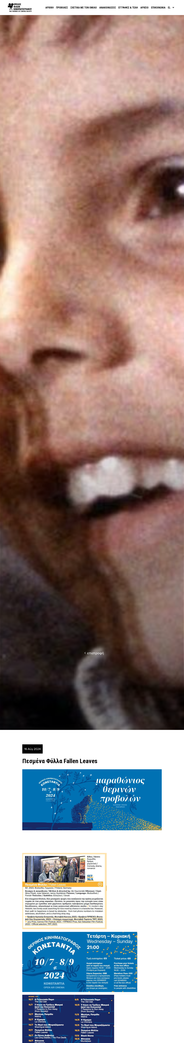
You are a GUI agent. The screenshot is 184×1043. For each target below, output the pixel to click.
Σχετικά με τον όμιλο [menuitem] (83, 7)
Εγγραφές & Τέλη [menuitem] (128, 7)
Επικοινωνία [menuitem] (158, 7)
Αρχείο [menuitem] (144, 7)
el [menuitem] (169, 7)
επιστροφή (95, 652)
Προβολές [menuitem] (62, 7)
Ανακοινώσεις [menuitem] (107, 7)
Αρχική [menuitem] (49, 7)
